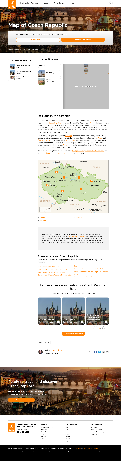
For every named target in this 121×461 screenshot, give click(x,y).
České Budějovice (45, 140)
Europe (24, 49)
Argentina (68, 441)
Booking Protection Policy (97, 432)
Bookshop (70, 3)
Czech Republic (55, 123)
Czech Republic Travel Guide (73, 333)
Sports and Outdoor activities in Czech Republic (91, 269)
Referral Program (94, 434)
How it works (24, 3)
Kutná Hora (70, 140)
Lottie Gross (57, 350)
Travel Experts (59, 3)
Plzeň (100, 138)
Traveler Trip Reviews (96, 429)
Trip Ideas (34, 3)
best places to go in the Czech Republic (88, 151)
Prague (92, 123)
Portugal (68, 429)
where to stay (63, 153)
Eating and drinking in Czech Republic (51, 272)
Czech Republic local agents (76, 236)
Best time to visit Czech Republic (85, 277)
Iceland (67, 434)
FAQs (42, 434)
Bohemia (68, 136)
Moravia (66, 145)
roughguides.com (14, 49)
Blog (42, 438)
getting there (48, 153)
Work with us (44, 436)
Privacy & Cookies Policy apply (90, 448)
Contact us (44, 432)
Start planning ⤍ (21, 400)
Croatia (68, 432)
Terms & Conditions (76, 448)
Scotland (68, 438)
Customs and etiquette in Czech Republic (52, 269)
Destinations (45, 3)
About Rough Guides (47, 427)
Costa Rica (68, 436)
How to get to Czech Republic (48, 266)
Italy (67, 427)
